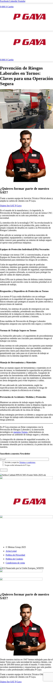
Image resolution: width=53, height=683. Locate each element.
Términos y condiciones (27, 462)
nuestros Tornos (20, 432)
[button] (26, 3)
